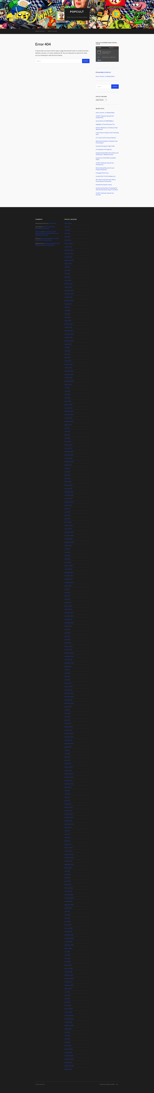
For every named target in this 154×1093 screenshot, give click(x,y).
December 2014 (68, 693)
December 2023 (68, 330)
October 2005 (68, 1062)
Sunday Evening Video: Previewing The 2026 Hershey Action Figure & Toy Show (107, 188)
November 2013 (68, 737)
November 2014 (68, 696)
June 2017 (67, 592)
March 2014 (67, 723)
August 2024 (68, 304)
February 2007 (68, 1008)
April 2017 (67, 599)
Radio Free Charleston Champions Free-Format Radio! (107, 142)
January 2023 (68, 367)
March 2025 (67, 280)
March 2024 (67, 320)
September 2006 (69, 1025)
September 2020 (69, 461)
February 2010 (68, 888)
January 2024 (68, 327)
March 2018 (67, 562)
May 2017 (67, 596)
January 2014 (68, 730)
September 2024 (69, 300)
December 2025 (68, 250)
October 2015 (68, 659)
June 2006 (67, 1035)
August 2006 (68, 1029)
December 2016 (68, 612)
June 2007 (67, 995)
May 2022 (67, 394)
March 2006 (67, 1045)
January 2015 (68, 690)
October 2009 (68, 901)
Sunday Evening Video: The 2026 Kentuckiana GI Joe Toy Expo (47, 239)
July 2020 (67, 468)
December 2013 (68, 733)
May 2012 (67, 797)
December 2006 (68, 1015)
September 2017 (69, 582)
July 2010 (67, 871)
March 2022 (67, 401)
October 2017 (68, 579)
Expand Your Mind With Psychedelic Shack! (106, 158)
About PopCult (40, 31)
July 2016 (67, 629)
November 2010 (68, 857)
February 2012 (68, 807)
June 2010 (67, 874)
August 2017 (68, 586)
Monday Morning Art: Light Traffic (105, 146)
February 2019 (68, 525)
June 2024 (67, 310)
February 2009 (68, 928)
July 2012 (67, 790)
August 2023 (68, 344)
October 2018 (68, 539)
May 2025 (67, 273)
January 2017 (68, 609)
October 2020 (68, 458)
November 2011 (68, 817)
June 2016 (67, 633)
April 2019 (67, 518)
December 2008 (68, 935)
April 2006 (67, 1042)
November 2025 (68, 253)
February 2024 (68, 324)
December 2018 (68, 532)
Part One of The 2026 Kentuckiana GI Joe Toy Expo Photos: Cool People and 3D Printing (47, 233)
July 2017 (67, 589)
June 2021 (67, 431)
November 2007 (68, 978)
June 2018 (67, 552)
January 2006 (68, 1052)
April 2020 (67, 478)
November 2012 (68, 777)
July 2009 (67, 911)
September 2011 (69, 824)
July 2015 (67, 669)
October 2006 (68, 1022)
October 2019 (68, 498)
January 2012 (68, 810)
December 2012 (68, 773)
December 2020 (68, 451)
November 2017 (68, 575)
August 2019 (68, 505)
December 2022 (68, 371)
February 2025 (68, 283)
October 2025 (68, 257)
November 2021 (68, 414)
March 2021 (67, 441)
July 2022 (67, 388)
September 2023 (69, 341)
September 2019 (69, 502)
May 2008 (67, 958)
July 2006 (67, 1032)
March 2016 (67, 643)
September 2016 (69, 622)
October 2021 (68, 418)
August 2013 (68, 747)
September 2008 (69, 945)
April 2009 (67, 921)
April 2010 (67, 881)
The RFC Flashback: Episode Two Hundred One (105, 163)
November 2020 (68, 455)
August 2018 (68, 545)
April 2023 (67, 357)
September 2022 (69, 381)
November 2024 (68, 293)
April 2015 (67, 679)
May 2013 (67, 757)
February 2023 (68, 364)
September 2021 (69, 421)
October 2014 (68, 700)
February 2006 (68, 1049)
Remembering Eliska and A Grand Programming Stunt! (105, 168)
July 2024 (67, 307)
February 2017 (68, 606)
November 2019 (68, 495)
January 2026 (68, 246)
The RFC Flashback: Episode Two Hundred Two (105, 116)
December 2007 (68, 975)
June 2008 (67, 955)
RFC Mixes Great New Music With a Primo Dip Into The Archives (106, 180)
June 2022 (67, 391)
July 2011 (67, 831)
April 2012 (67, 800)
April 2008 (67, 961)
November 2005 (68, 1059)
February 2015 (68, 686)
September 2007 (69, 985)
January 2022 (68, 408)
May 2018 (67, 555)
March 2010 (67, 884)
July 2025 (67, 267)
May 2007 (67, 998)
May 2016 (67, 636)
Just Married (52, 223)
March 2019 (67, 522)
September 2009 (69, 904)
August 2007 (68, 988)
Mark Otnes (38, 231)
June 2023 (67, 351)
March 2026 (67, 240)
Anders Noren (110, 1084)
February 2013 (68, 767)
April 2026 (67, 236)
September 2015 (69, 663)
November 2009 (68, 898)
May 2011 (67, 837)
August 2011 (68, 827)
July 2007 (67, 992)
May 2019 (67, 515)
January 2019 (68, 528)
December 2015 (68, 653)
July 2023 (67, 347)
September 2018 (69, 542)
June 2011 (67, 834)
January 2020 (68, 488)
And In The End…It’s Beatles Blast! (105, 76)
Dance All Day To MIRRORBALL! (105, 121)
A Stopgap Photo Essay (102, 173)
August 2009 (68, 908)
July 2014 (67, 710)
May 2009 (67, 918)
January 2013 (68, 770)
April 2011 (67, 841)
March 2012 (67, 804)
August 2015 (68, 666)
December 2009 (68, 894)
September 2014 (69, 703)
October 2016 (68, 619)
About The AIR (52, 31)
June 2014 (67, 713)
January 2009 (68, 931)
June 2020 (67, 471)
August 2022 (68, 384)
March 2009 (67, 924)
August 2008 (68, 948)
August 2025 (68, 263)
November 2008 (68, 938)
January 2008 (68, 971)
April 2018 (67, 559)
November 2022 (68, 374)
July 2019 (67, 508)
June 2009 (67, 914)
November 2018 (68, 535)
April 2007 (67, 1002)
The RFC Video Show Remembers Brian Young (45, 227)
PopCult (77, 11)
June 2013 (67, 753)
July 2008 (67, 951)
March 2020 (67, 481)
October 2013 (68, 740)
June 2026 (67, 230)
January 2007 (68, 1012)
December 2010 (68, 854)
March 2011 (67, 844)
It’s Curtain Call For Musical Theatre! (106, 137)
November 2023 (68, 334)
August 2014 (68, 706)
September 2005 (69, 1066)
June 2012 (67, 794)
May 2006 (67, 1039)
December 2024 (68, 290)
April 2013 (67, 760)
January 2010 (68, 891)
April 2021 (67, 438)
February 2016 (68, 646)
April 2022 (67, 398)
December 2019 (68, 492)
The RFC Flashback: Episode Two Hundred (105, 193)
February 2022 (68, 404)
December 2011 (68, 814)
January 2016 (68, 649)
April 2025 (67, 277)
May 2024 (67, 314)
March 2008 (67, 965)
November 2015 (68, 656)
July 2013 (67, 750)
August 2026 (68, 223)
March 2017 (67, 602)
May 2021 (67, 434)
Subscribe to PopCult (104, 72)
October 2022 (68, 377)
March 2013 (67, 763)
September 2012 (69, 784)
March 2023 (67, 361)
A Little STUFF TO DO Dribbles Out (105, 176)
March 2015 (67, 683)
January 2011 (68, 851)
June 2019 (67, 512)
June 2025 (67, 270)
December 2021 (68, 411)
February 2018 (68, 565)
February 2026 (68, 243)
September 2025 (69, 260)
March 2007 (67, 1005)
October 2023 (68, 337)
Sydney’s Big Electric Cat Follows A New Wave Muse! (107, 128)
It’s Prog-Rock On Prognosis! (104, 149)
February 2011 (68, 847)
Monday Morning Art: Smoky (104, 184)
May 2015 (67, 676)
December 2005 (68, 1055)
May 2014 (67, 716)
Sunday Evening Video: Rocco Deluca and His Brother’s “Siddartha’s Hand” (107, 153)
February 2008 (68, 968)
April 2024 (67, 317)
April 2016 (67, 639)
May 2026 (67, 233)
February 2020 (68, 485)
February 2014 (68, 726)
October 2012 (68, 780)
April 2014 (67, 720)
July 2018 (67, 549)
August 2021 (68, 424)
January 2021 (68, 448)
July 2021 (67, 428)
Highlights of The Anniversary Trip (105, 124)
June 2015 (67, 673)
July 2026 (67, 226)
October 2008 (68, 941)
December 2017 (68, 572)
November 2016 (68, 616)
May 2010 (67, 878)
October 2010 (68, 861)
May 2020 (67, 475)
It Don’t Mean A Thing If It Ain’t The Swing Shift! (107, 133)
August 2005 (68, 1069)
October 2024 (68, 297)
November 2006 (68, 1019)
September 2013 (69, 743)
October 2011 (68, 820)
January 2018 (68, 569)
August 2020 (68, 465)
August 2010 (68, 867)
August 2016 (68, 626)
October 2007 (68, 982)
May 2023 (67, 354)
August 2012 (68, 787)
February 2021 (68, 445)
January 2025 (68, 287)
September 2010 (69, 864)
